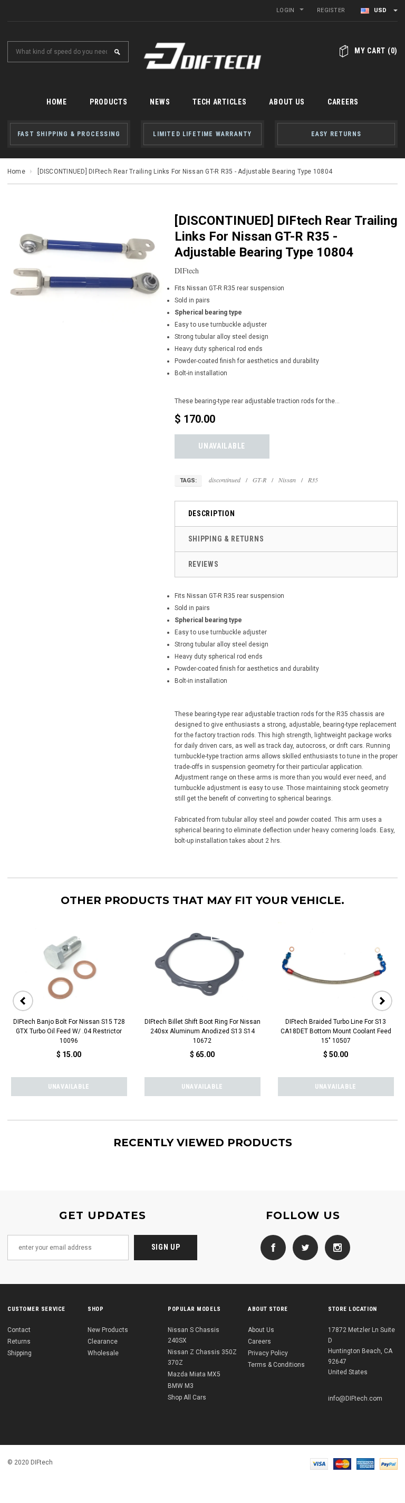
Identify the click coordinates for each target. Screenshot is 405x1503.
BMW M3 (181, 1386)
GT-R (259, 479)
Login (285, 10)
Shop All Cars (187, 1397)
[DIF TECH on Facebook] (270, 1247)
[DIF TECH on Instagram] (335, 1247)
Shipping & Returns (226, 539)
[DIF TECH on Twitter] (302, 1247)
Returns (19, 1341)
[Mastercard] (342, 1463)
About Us (261, 1330)
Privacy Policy (268, 1353)
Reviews (203, 564)
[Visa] (319, 1463)
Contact (19, 1330)
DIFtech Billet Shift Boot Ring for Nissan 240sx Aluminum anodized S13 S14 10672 (202, 1031)
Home (16, 171)
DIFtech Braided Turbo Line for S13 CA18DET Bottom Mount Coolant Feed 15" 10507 (336, 1031)
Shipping (19, 1353)
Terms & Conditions (276, 1364)
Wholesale (103, 1353)
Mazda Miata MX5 (194, 1374)
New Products (108, 1330)
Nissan (287, 479)
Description (211, 513)
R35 (313, 479)
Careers (259, 1341)
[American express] (365, 1463)
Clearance (103, 1341)
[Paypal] (389, 1463)
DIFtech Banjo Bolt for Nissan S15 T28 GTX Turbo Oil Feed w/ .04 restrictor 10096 (69, 1031)
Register (331, 10)
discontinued (224, 479)
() (376, 50)
